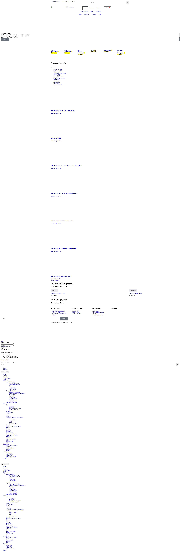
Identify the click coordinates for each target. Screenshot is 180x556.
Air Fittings (11, 407)
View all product (54, 280)
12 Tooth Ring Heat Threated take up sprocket (64, 193)
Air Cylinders (56, 72)
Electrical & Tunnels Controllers (13, 426)
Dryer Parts (55, 79)
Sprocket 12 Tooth (56, 138)
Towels (7, 450)
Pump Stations (56, 82)
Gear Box (8, 430)
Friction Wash (12, 387)
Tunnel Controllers (13, 398)
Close (2, 341)
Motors (7, 427)
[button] (90, 41)
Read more (53, 113)
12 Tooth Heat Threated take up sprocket (62, 110)
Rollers (10, 422)
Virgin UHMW (9, 441)
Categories (5, 369)
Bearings (8, 411)
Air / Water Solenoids (14, 409)
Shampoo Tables (10, 448)
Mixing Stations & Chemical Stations (17, 393)
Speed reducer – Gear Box (12, 435)
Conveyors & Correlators (14, 384)
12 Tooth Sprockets (57, 69)
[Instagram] (104, 319)
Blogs (4, 458)
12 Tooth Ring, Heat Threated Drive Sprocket (63, 248)
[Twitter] (96, 319)
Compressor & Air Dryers (59, 78)
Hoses (7, 429)
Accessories (6, 444)
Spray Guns (8, 436)
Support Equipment (10, 390)
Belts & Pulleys (56, 74)
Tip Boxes (8, 449)
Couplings (8, 416)
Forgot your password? (6, 346)
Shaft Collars (56, 83)
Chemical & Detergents (58, 75)
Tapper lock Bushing (10, 439)
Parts (4, 403)
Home (4, 374)
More (7, 442)
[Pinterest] (100, 319)
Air (7, 404)
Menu (4, 368)
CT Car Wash (9, 453)
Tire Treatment (12, 388)
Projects (5, 451)
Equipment (5, 380)
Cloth (7, 415)
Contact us (5, 377)
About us (5, 375)
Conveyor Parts (12, 420)
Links (10, 421)
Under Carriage (12, 389)
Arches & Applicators (14, 383)
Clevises (55, 77)
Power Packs (12, 394)
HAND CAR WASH (11, 456)
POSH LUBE (9, 455)
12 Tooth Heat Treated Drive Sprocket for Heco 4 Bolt (66, 166)
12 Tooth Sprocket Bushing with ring (61, 276)
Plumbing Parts (9, 432)
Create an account (5, 359)
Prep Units (11, 396)
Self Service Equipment (11, 402)
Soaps (4, 379)
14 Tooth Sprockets (57, 70)
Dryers (10, 385)
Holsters (8, 446)
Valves (7, 440)
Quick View (58, 113)
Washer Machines (13, 401)
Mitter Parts (8, 431)
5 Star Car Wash (9, 454)
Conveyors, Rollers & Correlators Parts (15, 417)
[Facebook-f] (92, 319)
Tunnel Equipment (10, 382)
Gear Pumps (56, 80)
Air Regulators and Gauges (59, 73)
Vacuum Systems (13, 399)
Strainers (8, 437)
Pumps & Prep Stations (11, 434)
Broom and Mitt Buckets (11, 445)
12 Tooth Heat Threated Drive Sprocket (62, 221)
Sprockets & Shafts (57, 84)
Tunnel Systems (6, 378)
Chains (10, 418)
